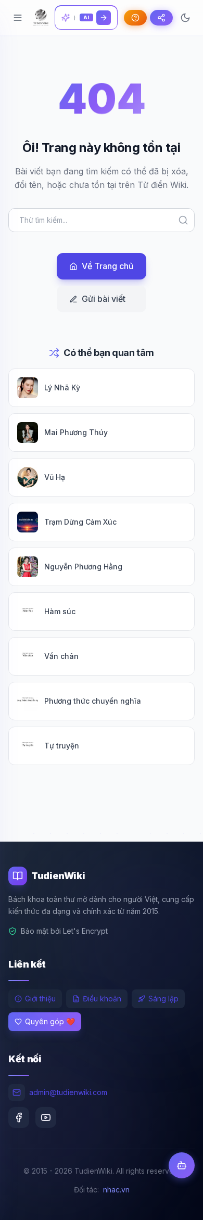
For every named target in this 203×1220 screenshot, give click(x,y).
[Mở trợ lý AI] (182, 1165)
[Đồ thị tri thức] (161, 18)
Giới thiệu (40, 998)
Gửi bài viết (103, 299)
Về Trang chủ (108, 266)
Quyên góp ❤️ (50, 1021)
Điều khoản (102, 998)
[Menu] (17, 17)
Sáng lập (163, 998)
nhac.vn (116, 1189)
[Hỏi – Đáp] (135, 18)
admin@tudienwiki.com (68, 1092)
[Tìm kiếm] (103, 17)
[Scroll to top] (174, 1202)
